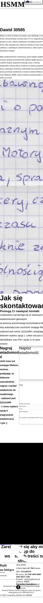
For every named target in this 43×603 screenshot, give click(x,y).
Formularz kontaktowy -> (27, 588)
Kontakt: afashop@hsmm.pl (28, 583)
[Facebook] (29, 592)
